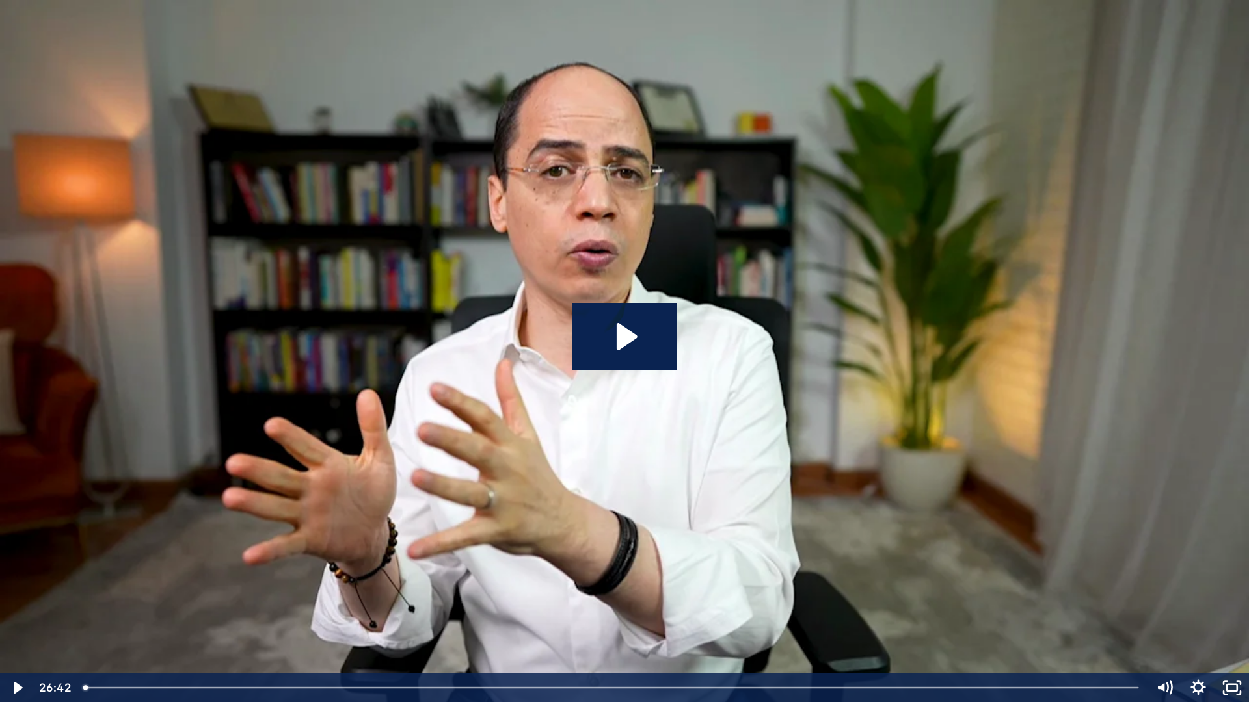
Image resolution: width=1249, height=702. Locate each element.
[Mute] (1164, 687)
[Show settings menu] (1198, 687)
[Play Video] (17, 687)
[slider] (612, 687)
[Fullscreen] (1232, 687)
